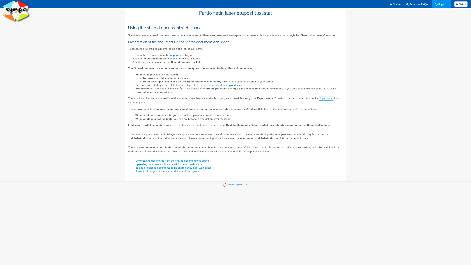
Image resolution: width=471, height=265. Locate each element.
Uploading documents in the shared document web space (168, 164)
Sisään (462, 4)
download (216, 85)
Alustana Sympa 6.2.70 (238, 185)
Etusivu (396, 4)
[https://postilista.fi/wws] (16, 11)
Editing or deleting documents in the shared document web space (173, 167)
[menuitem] (395, 4)
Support (442, 4)
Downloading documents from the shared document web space (172, 160)
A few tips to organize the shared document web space (167, 171)
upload (232, 85)
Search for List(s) (418, 4)
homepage (172, 55)
